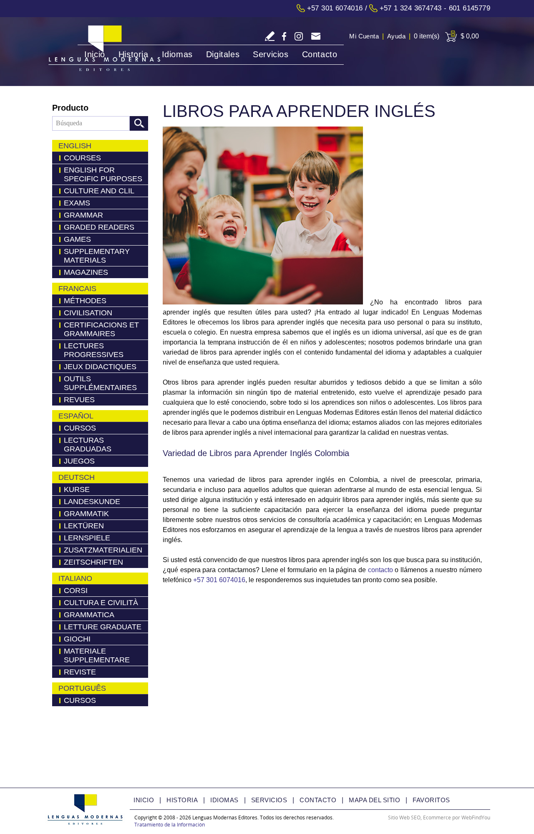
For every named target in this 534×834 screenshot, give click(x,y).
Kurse (77, 489)
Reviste (80, 672)
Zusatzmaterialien (103, 550)
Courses (82, 158)
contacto (380, 569)
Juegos (79, 461)
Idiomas (177, 54)
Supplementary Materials (97, 255)
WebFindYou (475, 817)
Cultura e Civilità (101, 602)
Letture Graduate (102, 627)
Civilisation (88, 313)
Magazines (86, 272)
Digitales (222, 54)
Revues (79, 399)
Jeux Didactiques (100, 366)
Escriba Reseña (270, 36)
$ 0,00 (470, 36)
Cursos (80, 428)
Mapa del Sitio (374, 800)
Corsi (76, 590)
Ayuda (396, 36)
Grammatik (86, 514)
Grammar (83, 215)
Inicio (94, 54)
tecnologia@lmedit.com (315, 37)
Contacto (320, 54)
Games (77, 239)
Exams (77, 203)
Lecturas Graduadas (87, 444)
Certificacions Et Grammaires (101, 329)
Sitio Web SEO (404, 817)
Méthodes (85, 301)
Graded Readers (99, 227)
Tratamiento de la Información (169, 824)
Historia (133, 54)
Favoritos (431, 800)
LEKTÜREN (84, 526)
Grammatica (89, 615)
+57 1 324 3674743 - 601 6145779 (435, 8)
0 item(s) (426, 36)
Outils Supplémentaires (100, 383)
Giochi (77, 639)
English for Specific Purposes (103, 174)
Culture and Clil (99, 191)
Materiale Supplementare (97, 655)
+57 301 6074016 (335, 8)
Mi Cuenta (364, 36)
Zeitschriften (93, 562)
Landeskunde (92, 501)
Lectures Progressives (93, 350)
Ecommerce (437, 817)
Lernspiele (87, 538)
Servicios (270, 54)
